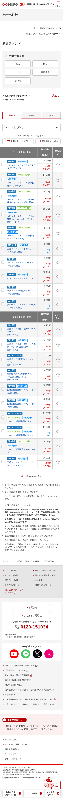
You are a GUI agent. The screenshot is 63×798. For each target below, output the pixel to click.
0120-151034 (34, 626)
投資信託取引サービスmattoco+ (14, 591)
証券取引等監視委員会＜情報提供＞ (19, 665)
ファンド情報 (16, 561)
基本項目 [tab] (12, 115)
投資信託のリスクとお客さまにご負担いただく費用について (29, 690)
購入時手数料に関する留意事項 (18, 680)
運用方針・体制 (11, 580)
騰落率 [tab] (31, 115)
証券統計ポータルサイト (15, 670)
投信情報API (10, 695)
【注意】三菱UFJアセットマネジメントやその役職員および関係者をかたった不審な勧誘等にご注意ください (32, 727)
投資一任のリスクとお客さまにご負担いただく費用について (29, 704)
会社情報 (38, 580)
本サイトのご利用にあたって (17, 744)
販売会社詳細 (48, 561)
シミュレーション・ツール (46, 570)
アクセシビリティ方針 (14, 759)
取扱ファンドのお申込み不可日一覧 (43, 33)
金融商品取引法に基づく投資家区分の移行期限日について (29, 699)
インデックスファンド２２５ (20, 278)
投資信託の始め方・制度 (45, 575)
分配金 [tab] (51, 115)
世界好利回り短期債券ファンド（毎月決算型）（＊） (21, 377)
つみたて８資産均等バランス (20, 435)
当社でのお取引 (11, 740)
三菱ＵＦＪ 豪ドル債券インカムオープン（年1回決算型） (21, 347)
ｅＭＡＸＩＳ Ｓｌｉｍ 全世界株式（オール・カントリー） (20, 219)
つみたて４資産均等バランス (20, 421)
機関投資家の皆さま (43, 585)
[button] (49, 782)
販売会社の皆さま (12, 585)
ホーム (5, 561)
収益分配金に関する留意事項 (17, 675)
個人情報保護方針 (12, 749)
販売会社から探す (32, 561)
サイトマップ (10, 754)
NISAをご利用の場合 (13, 685)
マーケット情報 (11, 575)
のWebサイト (45, 28)
